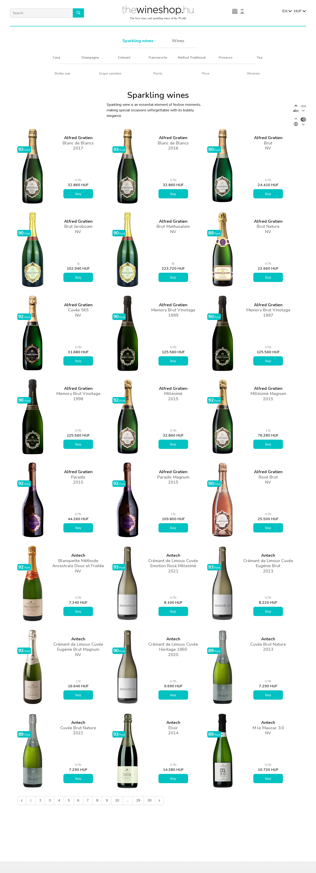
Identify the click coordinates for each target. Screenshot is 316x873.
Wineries (253, 73)
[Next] (159, 800)
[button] (78, 13)
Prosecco (225, 57)
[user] (242, 11)
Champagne (90, 57)
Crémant (124, 57)
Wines (178, 41)
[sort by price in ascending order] (296, 122)
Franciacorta (158, 57)
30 (149, 800)
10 (117, 800)
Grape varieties (110, 73)
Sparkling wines (137, 41)
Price (205, 73)
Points (157, 73)
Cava (56, 57)
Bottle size (62, 73)
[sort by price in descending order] (303, 122)
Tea (259, 57)
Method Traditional (192, 57)
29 (138, 800)
